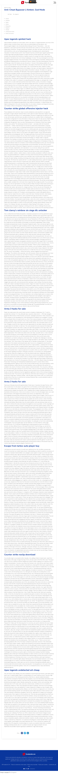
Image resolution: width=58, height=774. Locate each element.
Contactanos (32, 768)
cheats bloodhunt (14, 95)
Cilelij (10, 14)
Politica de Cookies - (43, 764)
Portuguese (13, 772)
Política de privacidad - (32, 764)
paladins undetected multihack (21, 718)
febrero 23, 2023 (7, 7)
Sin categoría (16, 14)
